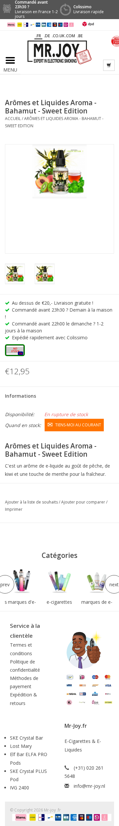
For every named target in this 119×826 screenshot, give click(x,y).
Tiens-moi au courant (78, 425)
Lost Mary (21, 746)
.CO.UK (58, 36)
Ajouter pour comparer (83, 502)
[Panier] (109, 65)
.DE (47, 36)
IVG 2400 (19, 787)
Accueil (13, 118)
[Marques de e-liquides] (97, 581)
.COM (70, 36)
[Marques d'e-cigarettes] (22, 581)
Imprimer (13, 509)
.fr (38, 36)
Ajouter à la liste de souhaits (32, 502)
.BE (80, 36)
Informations (20, 396)
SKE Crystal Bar (26, 738)
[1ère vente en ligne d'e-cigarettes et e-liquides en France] (59, 52)
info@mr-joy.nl (89, 786)
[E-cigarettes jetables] (59, 581)
